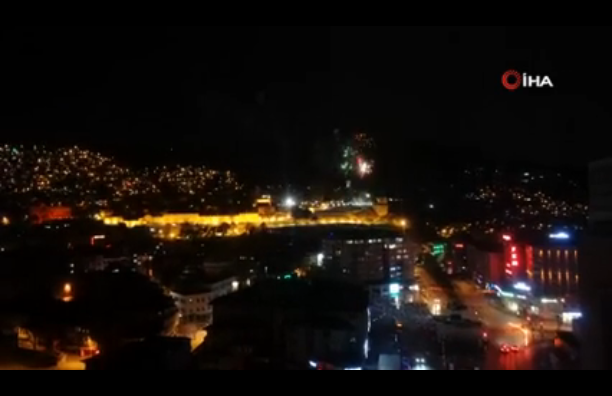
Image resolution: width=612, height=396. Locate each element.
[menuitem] (588, 388)
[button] (23, 387)
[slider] (306, 376)
